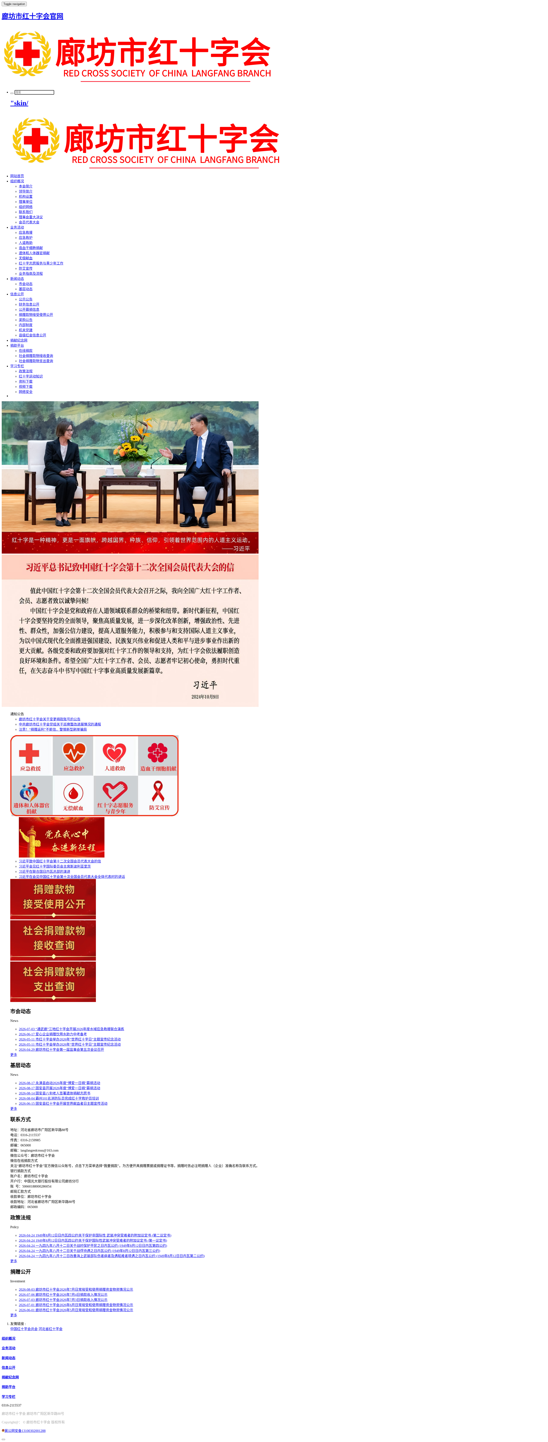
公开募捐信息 (29, 309)
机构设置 (26, 196)
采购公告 (26, 320)
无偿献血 (26, 258)
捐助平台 (17, 345)
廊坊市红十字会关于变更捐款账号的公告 (49, 719)
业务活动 (17, 227)
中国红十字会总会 (24, 1329)
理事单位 (26, 202)
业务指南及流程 (31, 273)
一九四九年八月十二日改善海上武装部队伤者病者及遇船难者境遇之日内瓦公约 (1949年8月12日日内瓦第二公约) (112, 1256)
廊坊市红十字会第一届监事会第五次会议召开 (61, 1049)
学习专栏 (17, 366)
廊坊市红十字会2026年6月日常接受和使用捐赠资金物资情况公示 (76, 1305)
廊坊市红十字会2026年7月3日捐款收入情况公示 (63, 1300)
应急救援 (26, 232)
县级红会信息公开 (32, 335)
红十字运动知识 (31, 376)
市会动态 (26, 284)
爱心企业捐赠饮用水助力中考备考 (53, 1034)
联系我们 (26, 212)
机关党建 (26, 330)
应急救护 (26, 237)
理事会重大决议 (31, 217)
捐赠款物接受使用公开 (36, 315)
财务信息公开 (29, 304)
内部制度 (26, 325)
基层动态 (26, 289)
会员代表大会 (29, 222)
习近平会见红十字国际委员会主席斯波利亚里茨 (55, 866)
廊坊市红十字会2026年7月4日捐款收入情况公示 (63, 1294)
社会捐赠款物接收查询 (36, 356)
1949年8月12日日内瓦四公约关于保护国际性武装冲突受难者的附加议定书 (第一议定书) (93, 1240)
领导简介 (26, 191)
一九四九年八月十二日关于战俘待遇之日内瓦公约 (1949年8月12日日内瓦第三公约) (89, 1251)
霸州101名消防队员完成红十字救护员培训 (59, 1098)
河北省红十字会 (51, 1329)
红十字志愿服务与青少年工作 (41, 263)
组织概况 (17, 181)
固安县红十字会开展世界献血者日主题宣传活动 (63, 1103)
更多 (13, 1055)
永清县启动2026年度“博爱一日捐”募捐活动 (59, 1083)
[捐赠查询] (61, 856)
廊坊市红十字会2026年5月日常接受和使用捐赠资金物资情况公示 (76, 1310)
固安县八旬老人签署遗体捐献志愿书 (54, 1093)
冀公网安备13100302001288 (25, 1431)
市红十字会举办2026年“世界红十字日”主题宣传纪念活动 (70, 1039)
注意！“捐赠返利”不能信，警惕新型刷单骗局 (53, 729)
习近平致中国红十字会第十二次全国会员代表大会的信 (60, 861)
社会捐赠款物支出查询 (36, 361)
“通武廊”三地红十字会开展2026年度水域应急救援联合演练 (71, 1029)
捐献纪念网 (18, 340)
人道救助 (26, 243)
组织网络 (26, 207)
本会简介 (26, 186)
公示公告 (26, 299)
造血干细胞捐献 (31, 248)
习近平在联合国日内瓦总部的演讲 (44, 871)
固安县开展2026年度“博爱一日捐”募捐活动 (59, 1088)
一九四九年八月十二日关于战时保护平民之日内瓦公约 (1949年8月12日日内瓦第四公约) (93, 1245)
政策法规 (26, 371)
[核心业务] (94, 815)
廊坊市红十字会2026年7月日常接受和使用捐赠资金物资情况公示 (76, 1289)
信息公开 (17, 294)
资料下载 (26, 381)
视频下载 (26, 386)
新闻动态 (17, 279)
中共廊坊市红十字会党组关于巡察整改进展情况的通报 (60, 724)
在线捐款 (26, 350)
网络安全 (26, 392)
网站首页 (17, 176)
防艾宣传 (26, 268)
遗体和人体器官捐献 (34, 253)
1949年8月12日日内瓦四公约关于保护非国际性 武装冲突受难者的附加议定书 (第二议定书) (95, 1235)
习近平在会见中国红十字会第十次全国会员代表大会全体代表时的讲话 (72, 877)
